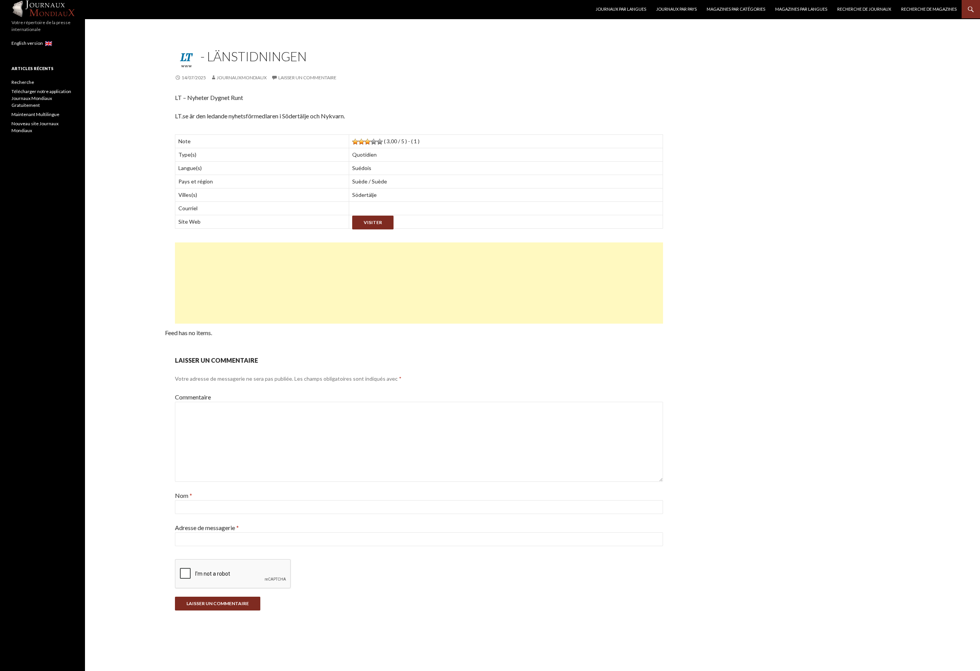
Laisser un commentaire (307, 77)
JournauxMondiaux (242, 77)
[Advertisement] (404, 283)
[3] (367, 142)
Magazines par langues (801, 9)
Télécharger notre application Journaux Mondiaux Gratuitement (41, 98)
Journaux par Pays (676, 9)
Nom (183, 495)
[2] (361, 142)
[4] (374, 142)
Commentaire (193, 397)
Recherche (22, 82)
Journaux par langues (621, 9)
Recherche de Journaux (864, 9)
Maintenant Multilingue (35, 114)
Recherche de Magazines (929, 9)
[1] (355, 142)
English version (28, 43)
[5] (380, 142)
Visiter (373, 222)
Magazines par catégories (736, 9)
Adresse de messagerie (207, 527)
